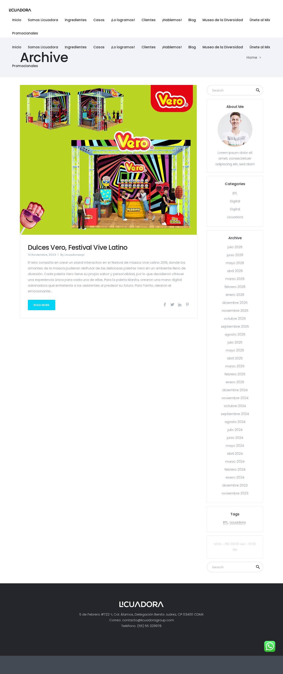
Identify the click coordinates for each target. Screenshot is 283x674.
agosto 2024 (235, 421)
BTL (235, 193)
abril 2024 (235, 453)
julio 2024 (235, 429)
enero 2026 (235, 294)
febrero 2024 (234, 469)
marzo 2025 (235, 366)
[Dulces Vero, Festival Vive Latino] (108, 159)
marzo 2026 (235, 278)
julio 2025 (235, 342)
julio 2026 (235, 247)
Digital (235, 201)
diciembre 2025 (235, 302)
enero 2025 (235, 382)
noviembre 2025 (235, 310)
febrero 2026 (234, 286)
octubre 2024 (235, 406)
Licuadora (235, 217)
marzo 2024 (235, 461)
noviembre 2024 (235, 398)
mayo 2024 (235, 445)
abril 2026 (235, 270)
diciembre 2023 (235, 485)
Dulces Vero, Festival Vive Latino (78, 247)
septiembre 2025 (235, 326)
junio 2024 (235, 437)
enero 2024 (235, 477)
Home (252, 57)
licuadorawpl (74, 255)
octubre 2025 (235, 318)
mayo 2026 (235, 263)
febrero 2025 (234, 374)
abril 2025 (235, 358)
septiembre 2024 (235, 413)
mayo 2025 (235, 350)
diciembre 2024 (235, 390)
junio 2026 (235, 255)
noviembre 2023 (235, 493)
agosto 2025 (235, 334)
